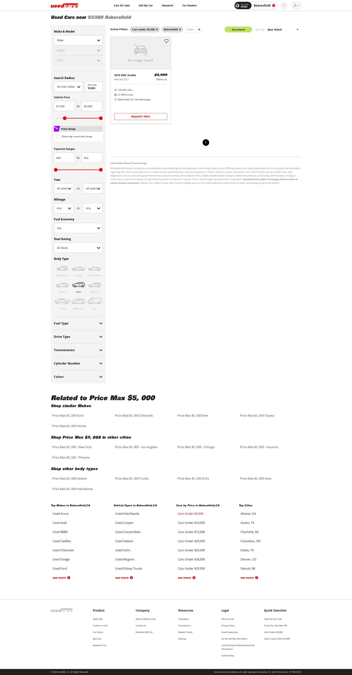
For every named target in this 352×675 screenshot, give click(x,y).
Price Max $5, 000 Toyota (257, 416)
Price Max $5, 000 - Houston (259, 447)
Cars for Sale (122, 5)
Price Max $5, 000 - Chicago (196, 447)
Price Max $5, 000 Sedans (69, 478)
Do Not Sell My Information (234, 638)
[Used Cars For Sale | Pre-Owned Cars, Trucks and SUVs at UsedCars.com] (64, 5)
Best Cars (97, 638)
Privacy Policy (227, 625)
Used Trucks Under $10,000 (277, 638)
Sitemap (182, 638)
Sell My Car (146, 5)
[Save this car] (166, 41)
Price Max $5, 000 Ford (67, 416)
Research (167, 5)
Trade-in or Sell (100, 625)
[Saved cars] (284, 5)
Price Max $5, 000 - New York (71, 447)
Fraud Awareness (229, 632)
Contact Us (141, 625)
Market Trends (185, 632)
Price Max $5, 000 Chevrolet (134, 416)
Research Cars (99, 645)
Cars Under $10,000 (273, 632)
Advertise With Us (144, 632)
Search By (97, 619)
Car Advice (98, 632)
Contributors (184, 625)
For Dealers (189, 5)
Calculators (183, 619)
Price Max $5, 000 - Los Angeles (136, 447)
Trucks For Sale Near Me (275, 625)
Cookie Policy (227, 655)
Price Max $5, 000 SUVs (193, 478)
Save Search (238, 29)
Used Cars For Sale (273, 619)
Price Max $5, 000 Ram (192, 416)
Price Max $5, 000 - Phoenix (71, 457)
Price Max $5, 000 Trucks (132, 478)
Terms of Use (227, 619)
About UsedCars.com (146, 619)
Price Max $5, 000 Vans (256, 478)
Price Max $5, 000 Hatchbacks (72, 489)
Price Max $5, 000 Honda (69, 426)
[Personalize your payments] (166, 79)
